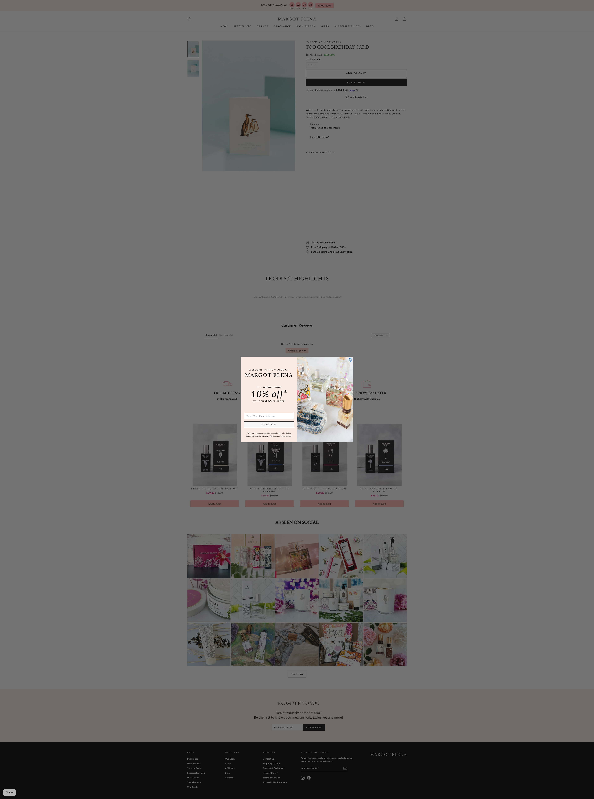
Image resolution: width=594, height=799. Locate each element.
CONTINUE (269, 424)
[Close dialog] (350, 359)
